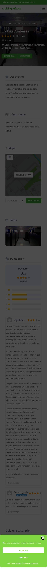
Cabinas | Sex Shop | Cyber (25, 23)
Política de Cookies (14, 563)
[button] (43, 538)
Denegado (23, 557)
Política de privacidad (30, 563)
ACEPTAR (23, 550)
